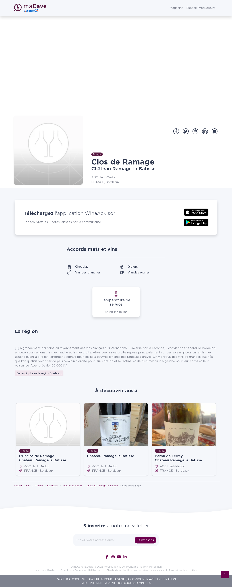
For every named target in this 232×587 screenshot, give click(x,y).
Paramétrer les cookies (183, 570)
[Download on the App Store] (196, 211)
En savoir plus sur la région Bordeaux (39, 373)
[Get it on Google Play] (196, 222)
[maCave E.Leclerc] (30, 8)
